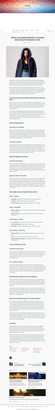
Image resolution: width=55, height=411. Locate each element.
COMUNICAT (17, 30)
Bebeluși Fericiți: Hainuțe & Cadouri (17, 397)
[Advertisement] (27, 21)
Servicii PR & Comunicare (16, 31)
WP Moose (37, 409)
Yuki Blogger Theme (26, 409)
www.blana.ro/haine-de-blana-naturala (31, 168)
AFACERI (27, 30)
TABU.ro (37, 184)
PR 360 (27, 6)
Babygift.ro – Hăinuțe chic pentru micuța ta (14, 349)
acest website (12, 281)
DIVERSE (36, 30)
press (11, 387)
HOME (13, 30)
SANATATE (32, 30)
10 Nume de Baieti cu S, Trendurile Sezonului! (25, 349)
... (26, 385)
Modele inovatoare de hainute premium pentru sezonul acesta (37, 349)
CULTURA (22, 30)
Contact (23, 31)
